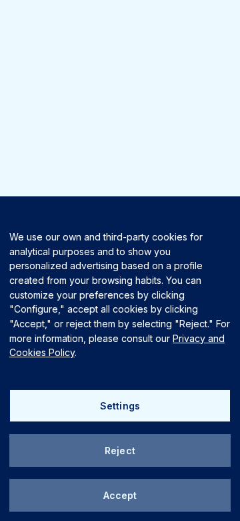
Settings (120, 405)
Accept (120, 495)
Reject (120, 450)
